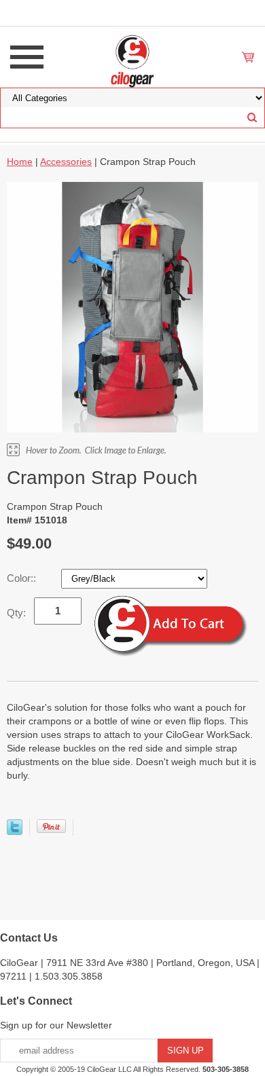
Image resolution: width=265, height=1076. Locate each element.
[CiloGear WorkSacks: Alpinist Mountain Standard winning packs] (133, 56)
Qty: (16, 612)
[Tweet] (14, 831)
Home (20, 161)
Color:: (23, 578)
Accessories (66, 161)
